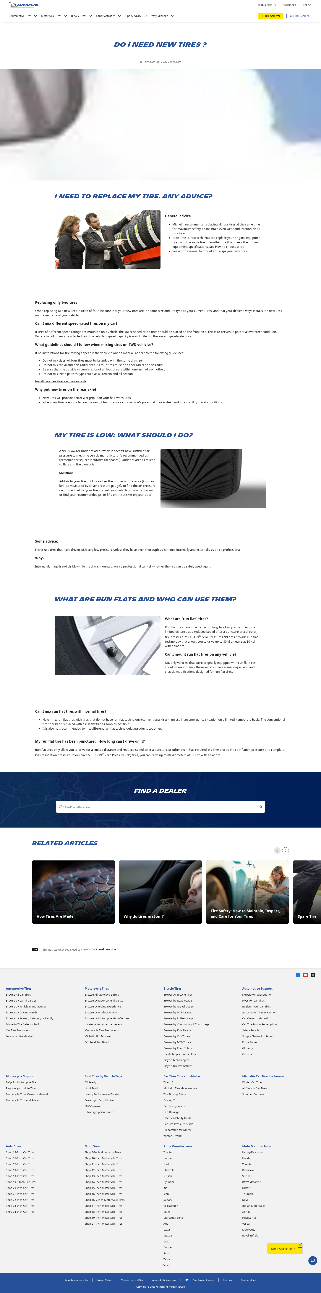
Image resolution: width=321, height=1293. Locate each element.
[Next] (285, 850)
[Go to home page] (24, 4)
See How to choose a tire (226, 247)
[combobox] (160, 807)
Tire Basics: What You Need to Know (65, 949)
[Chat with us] (312, 1260)
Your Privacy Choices (203, 1279)
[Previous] (277, 850)
